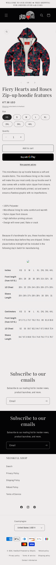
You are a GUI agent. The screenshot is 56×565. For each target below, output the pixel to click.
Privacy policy (14, 555)
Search (9, 466)
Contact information (29, 560)
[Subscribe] (46, 401)
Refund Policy (12, 487)
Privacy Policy (12, 473)
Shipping (5, 106)
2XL (7, 124)
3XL (19, 124)
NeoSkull (17, 551)
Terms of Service (13, 494)
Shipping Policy (13, 480)
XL (45, 117)
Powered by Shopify (28, 551)
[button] (6, 15)
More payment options (28, 164)
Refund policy (44, 551)
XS (7, 117)
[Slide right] (34, 82)
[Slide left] (21, 82)
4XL (30, 124)
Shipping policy (44, 555)
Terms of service (29, 555)
